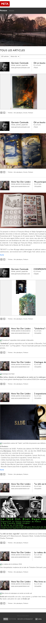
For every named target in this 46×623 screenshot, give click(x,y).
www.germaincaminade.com (20, 67)
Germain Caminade (19, 63)
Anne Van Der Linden (21, 181)
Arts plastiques (18, 112)
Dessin (25, 112)
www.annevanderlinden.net (20, 186)
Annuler (11, 11)
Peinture (3, 11)
